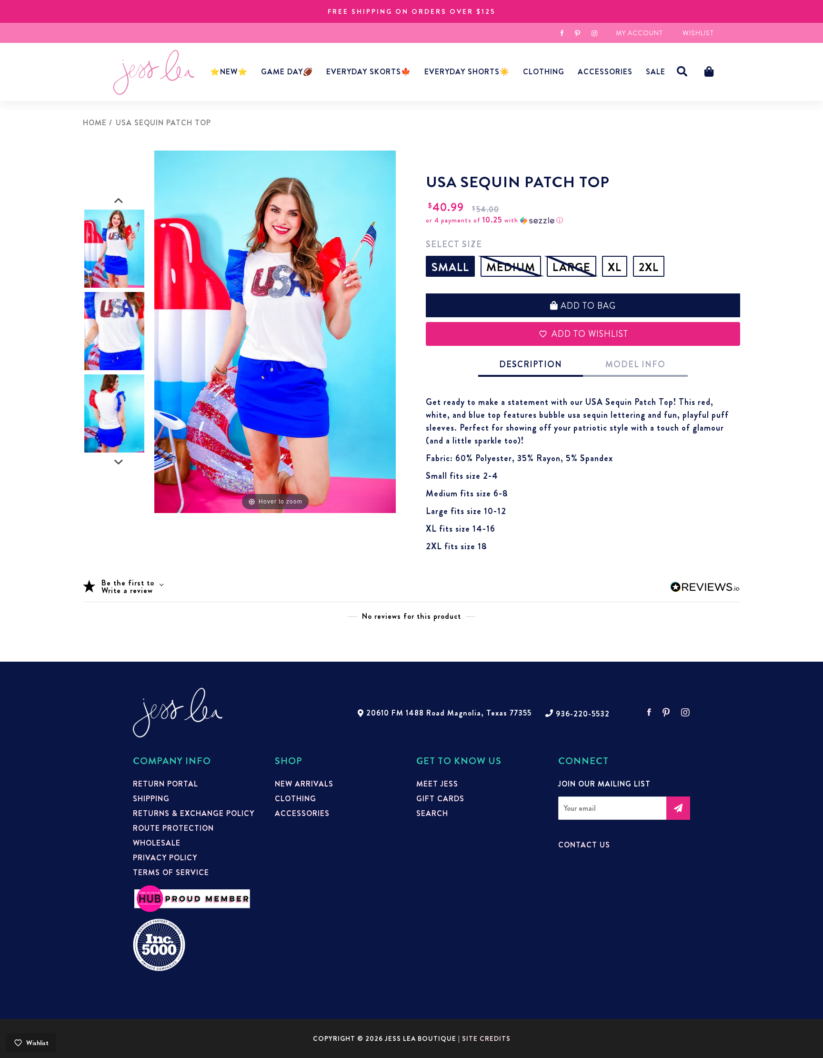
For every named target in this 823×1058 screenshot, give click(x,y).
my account (639, 33)
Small (450, 267)
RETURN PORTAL (165, 784)
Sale (655, 71)
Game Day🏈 (287, 71)
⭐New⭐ (229, 71)
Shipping (151, 799)
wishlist (698, 33)
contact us (584, 845)
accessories (605, 71)
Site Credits (486, 1038)
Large (571, 267)
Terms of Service (171, 873)
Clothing (543, 71)
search (432, 813)
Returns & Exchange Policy (193, 813)
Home (95, 122)
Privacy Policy (165, 858)
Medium (510, 267)
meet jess (437, 784)
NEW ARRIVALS (304, 784)
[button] (682, 71)
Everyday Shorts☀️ (467, 71)
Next (118, 462)
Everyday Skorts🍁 (368, 71)
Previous (118, 201)
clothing (295, 799)
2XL (649, 267)
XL (615, 267)
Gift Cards (440, 799)
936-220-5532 (583, 714)
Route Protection (173, 828)
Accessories (302, 813)
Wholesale (157, 843)
